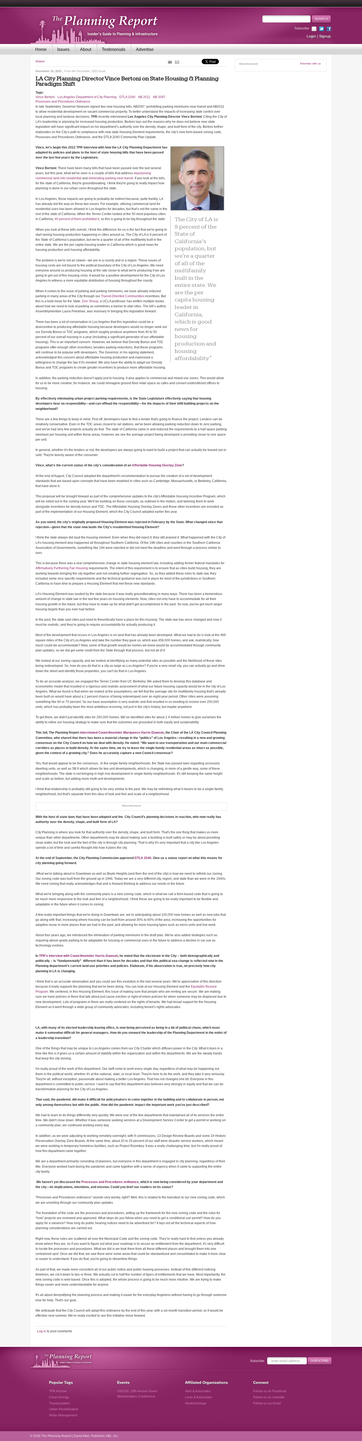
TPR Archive (58, 1391)
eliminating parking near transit (111, 178)
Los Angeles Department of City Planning (87, 97)
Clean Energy (59, 1397)
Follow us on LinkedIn (269, 1397)
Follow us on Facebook (269, 1391)
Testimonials (113, 49)
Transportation (59, 1403)
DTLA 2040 (127, 97)
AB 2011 (144, 97)
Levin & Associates (198, 1397)
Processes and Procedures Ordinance (63, 101)
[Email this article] (177, 62)
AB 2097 (159, 97)
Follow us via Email (267, 1403)
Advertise (145, 49)
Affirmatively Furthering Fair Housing (62, 568)
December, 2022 (87, 71)
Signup (325, 36)
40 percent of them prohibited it (77, 219)
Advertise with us (310, 63)
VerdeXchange (195, 1403)
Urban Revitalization (63, 1409)
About (85, 49)
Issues (63, 49)
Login (311, 36)
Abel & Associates (198, 1391)
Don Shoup (90, 301)
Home (41, 49)
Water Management (63, 1415)
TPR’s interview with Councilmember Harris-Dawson (78, 956)
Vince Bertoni (45, 97)
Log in (41, 1331)
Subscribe (257, 1361)
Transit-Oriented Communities (122, 296)
